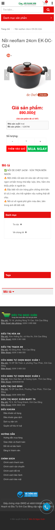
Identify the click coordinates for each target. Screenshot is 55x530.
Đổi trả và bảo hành (12, 446)
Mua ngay (37, 148)
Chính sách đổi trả (12, 470)
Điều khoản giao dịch (13, 417)
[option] (27, 74)
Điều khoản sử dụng (12, 413)
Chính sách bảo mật (12, 479)
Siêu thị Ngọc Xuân (37, 519)
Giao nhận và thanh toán (14, 441)
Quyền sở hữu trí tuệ (13, 425)
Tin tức (16, 224)
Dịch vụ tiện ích (10, 421)
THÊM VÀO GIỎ (16, 148)
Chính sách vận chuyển (14, 466)
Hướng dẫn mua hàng (13, 437)
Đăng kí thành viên (12, 450)
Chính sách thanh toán (14, 462)
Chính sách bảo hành (13, 474)
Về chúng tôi (18, 232)
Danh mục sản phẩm (15, 18)
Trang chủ (5, 28)
